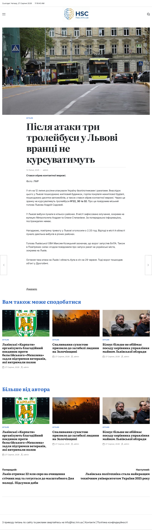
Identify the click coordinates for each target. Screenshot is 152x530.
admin (45, 170)
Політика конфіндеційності (112, 522)
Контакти (90, 522)
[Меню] (3, 14)
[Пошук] (148, 14)
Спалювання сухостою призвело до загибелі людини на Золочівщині (75, 348)
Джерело (31, 289)
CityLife (29, 118)
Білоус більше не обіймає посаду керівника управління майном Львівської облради (126, 348)
